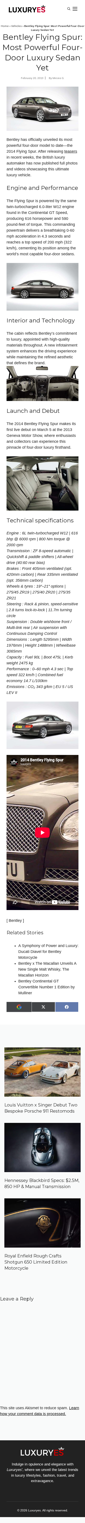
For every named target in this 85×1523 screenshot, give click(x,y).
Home (5, 26)
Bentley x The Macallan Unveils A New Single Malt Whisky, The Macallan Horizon (47, 969)
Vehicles (16, 26)
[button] (68, 8)
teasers (70, 151)
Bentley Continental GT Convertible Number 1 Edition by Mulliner (46, 987)
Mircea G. (58, 78)
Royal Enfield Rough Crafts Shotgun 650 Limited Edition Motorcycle (35, 1262)
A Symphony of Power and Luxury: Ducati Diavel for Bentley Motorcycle (48, 952)
